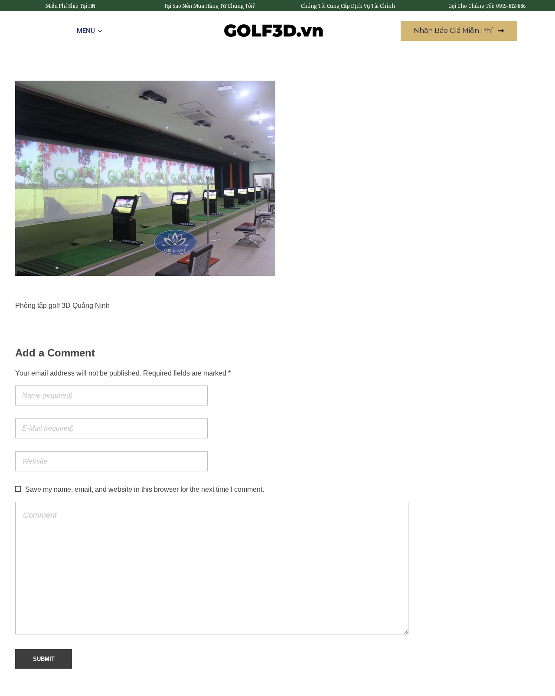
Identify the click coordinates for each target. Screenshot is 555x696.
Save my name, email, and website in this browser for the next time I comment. (144, 489)
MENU (86, 31)
